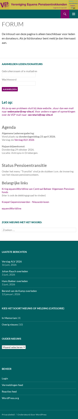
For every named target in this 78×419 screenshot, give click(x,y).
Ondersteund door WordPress (31, 414)
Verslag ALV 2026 (24, 139)
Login (5, 378)
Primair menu (73, 14)
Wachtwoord (9, 79)
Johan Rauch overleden (15, 271)
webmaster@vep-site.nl (20, 111)
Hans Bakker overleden (15, 281)
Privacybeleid (8, 414)
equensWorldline (11, 208)
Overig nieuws (10, 324)
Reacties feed (9, 391)
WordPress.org (10, 398)
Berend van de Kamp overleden (19, 290)
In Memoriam (9, 317)
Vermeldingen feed (12, 384)
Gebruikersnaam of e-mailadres (19, 71)
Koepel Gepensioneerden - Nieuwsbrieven (25, 201)
